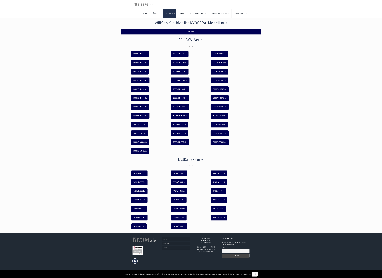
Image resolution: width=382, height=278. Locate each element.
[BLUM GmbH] (143, 4)
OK (255, 274)
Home (165, 239)
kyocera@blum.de (208, 251)
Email (223, 248)
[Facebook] (135, 261)
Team (165, 247)
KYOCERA (166, 243)
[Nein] (380, 274)
